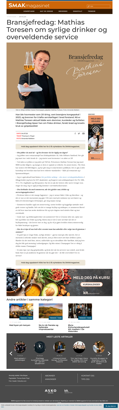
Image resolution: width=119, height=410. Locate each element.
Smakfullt (77, 11)
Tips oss (85, 379)
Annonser (50, 379)
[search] (99, 6)
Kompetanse (29, 11)
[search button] (88, 6)
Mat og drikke (46, 11)
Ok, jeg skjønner (111, 406)
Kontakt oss (87, 376)
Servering (63, 11)
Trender (91, 11)
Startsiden (11, 17)
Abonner (50, 376)
